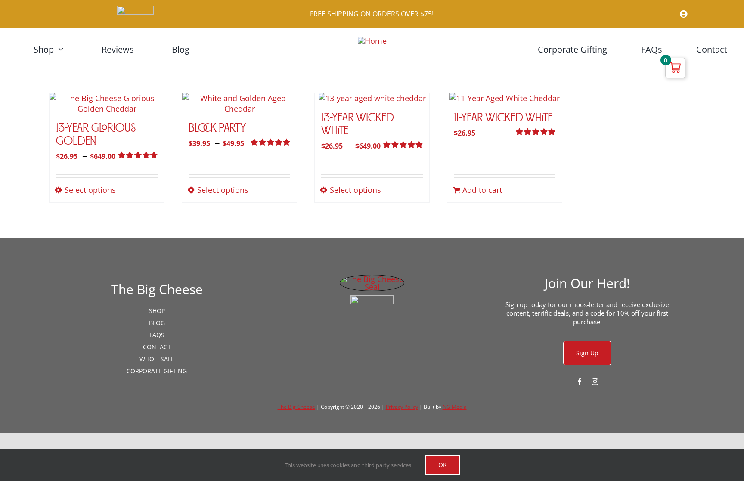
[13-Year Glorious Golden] (107, 103)
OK (442, 465)
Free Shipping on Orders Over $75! (372, 14)
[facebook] (579, 381)
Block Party (217, 129)
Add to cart (482, 190)
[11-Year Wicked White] (504, 98)
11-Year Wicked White (503, 118)
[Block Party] (239, 103)
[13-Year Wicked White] (372, 98)
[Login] (608, 13)
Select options (90, 190)
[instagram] (595, 381)
